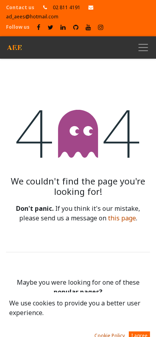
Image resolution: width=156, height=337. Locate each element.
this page (122, 218)
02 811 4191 (66, 7)
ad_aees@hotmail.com (32, 16)
